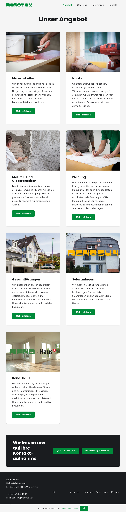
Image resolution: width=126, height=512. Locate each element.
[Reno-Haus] (33, 352)
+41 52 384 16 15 (18, 493)
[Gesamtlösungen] (33, 253)
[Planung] (93, 150)
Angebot (74, 492)
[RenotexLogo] (19, 5)
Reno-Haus (21, 378)
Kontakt (115, 492)
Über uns (88, 492)
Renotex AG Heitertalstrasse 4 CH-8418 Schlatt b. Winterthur (22, 483)
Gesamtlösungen (26, 279)
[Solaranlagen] (93, 253)
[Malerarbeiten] (33, 52)
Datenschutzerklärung (70, 508)
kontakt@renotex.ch (22, 497)
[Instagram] (54, 492)
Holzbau (79, 78)
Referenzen (102, 492)
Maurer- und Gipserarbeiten (24, 179)
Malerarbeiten (23, 78)
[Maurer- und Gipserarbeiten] (33, 150)
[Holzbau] (93, 52)
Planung (79, 177)
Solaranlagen (83, 279)
